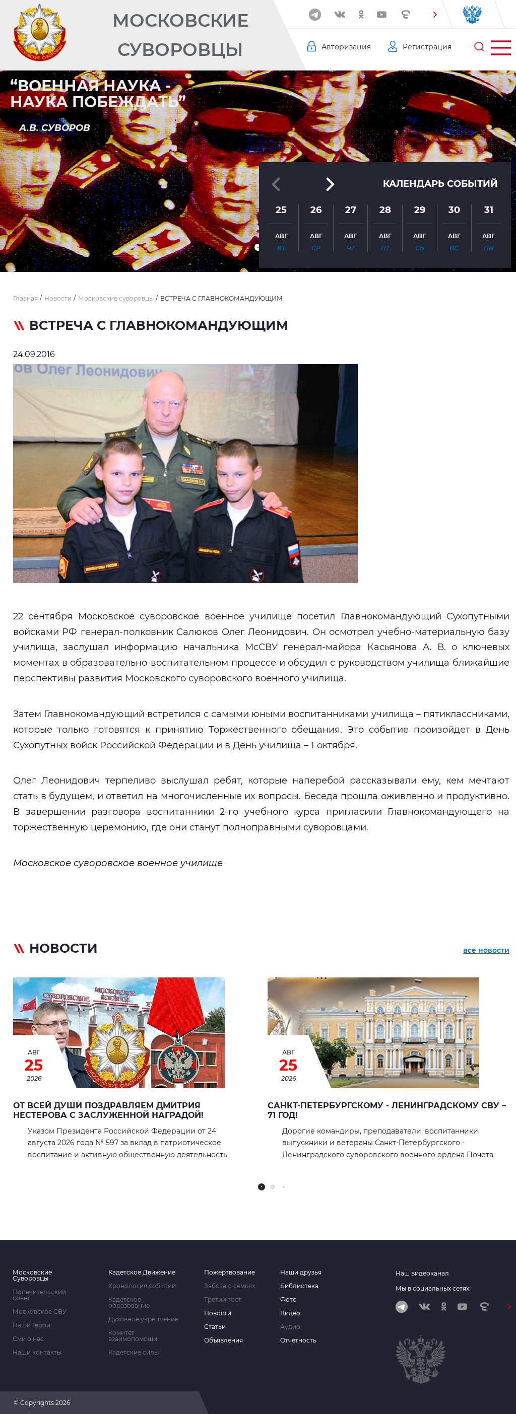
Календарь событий (440, 183)
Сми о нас (28, 1339)
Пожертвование (229, 1272)
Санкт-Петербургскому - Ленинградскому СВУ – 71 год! (387, 1110)
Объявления (223, 1340)
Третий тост (222, 1300)
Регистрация (427, 46)
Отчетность (298, 1340)
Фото (288, 1300)
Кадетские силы (133, 1353)
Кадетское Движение (141, 1272)
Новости (217, 1313)
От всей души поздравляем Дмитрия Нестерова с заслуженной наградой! (108, 1110)
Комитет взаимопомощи (132, 1336)
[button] (435, 15)
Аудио (290, 1327)
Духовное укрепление (143, 1319)
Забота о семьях (229, 1286)
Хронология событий (142, 1286)
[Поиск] (479, 47)
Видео (290, 1313)
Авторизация (346, 46)
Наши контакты (37, 1353)
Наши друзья (300, 1272)
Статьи (215, 1327)
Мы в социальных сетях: (433, 1288)
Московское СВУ (40, 1312)
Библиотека (299, 1286)
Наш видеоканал (422, 1273)
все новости (486, 950)
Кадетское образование (129, 1303)
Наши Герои (31, 1325)
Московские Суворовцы (180, 35)
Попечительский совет (39, 1295)
